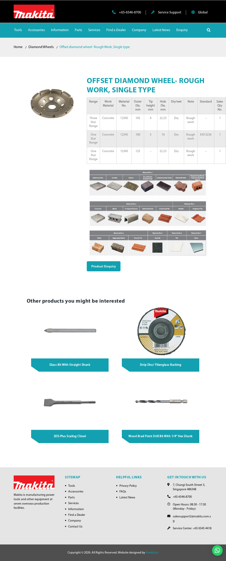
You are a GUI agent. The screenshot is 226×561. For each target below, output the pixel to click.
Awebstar (152, 552)
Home (18, 47)
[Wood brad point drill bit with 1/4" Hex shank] (161, 402)
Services (73, 503)
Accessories (75, 491)
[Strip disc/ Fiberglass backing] (161, 331)
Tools (71, 486)
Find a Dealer (76, 515)
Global (202, 12)
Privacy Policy (128, 486)
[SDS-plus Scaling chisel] (70, 402)
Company (74, 520)
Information (76, 509)
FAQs (122, 491)
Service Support (169, 12)
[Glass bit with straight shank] (70, 331)
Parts (71, 497)
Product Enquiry (103, 266)
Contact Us (75, 526)
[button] (217, 550)
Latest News (127, 497)
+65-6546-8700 (129, 12)
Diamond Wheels (41, 47)
